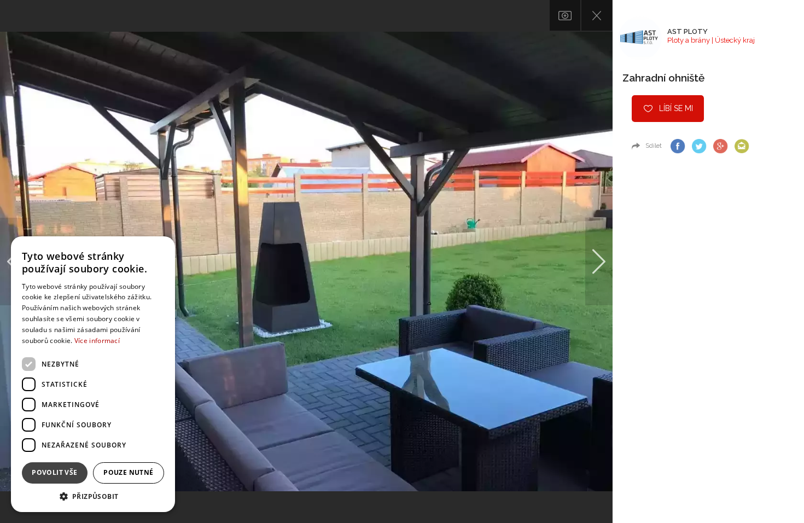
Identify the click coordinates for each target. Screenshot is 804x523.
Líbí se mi (676, 108)
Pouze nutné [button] (128, 472)
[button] (93, 496)
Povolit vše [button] (54, 472)
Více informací (97, 340)
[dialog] (93, 374)
